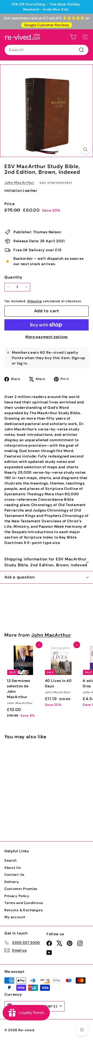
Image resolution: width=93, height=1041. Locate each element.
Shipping (34, 301)
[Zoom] (85, 149)
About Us (12, 867)
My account (15, 917)
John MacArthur (19, 182)
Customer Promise (20, 889)
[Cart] (73, 37)
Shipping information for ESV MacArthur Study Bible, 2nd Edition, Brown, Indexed (45, 562)
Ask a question (19, 577)
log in (22, 363)
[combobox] (46, 50)
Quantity (13, 277)
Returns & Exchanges (23, 910)
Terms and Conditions (23, 903)
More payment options (46, 336)
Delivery (11, 882)
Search (10, 860)
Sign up (78, 357)
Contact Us (14, 874)
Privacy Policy (16, 896)
